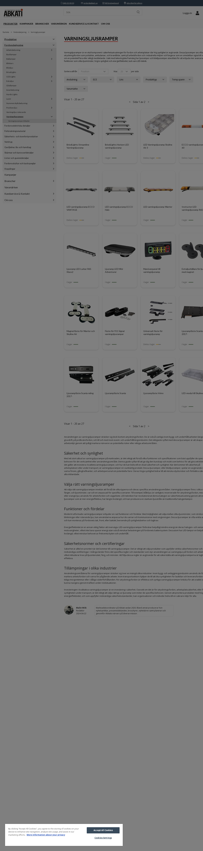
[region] (64, 835)
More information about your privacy (46, 834)
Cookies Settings (103, 837)
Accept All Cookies (103, 830)
